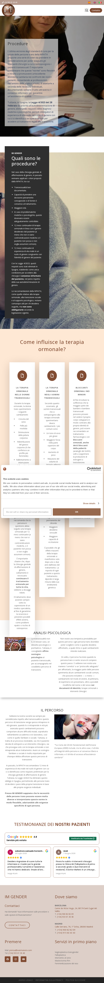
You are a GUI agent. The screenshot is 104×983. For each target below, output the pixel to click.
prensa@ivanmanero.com (20, 950)
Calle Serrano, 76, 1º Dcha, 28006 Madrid (74, 926)
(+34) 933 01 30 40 (65, 917)
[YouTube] (23, 959)
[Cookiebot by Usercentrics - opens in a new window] (89, 469)
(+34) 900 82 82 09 (65, 914)
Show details (89, 503)
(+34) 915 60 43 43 (66, 932)
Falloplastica (60, 955)
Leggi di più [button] (12, 873)
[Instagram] (15, 959)
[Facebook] (7, 959)
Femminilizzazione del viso (66, 963)
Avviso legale (26, 980)
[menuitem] (89, 2)
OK (76, 512)
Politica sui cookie (75, 980)
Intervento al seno (63, 957)
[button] (86, 10)
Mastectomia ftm (62, 960)
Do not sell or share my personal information (27, 512)
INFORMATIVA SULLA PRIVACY (49, 980)
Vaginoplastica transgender (67, 952)
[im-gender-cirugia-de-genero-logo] (8, 10)
